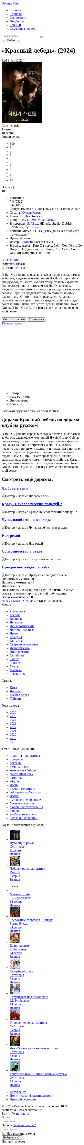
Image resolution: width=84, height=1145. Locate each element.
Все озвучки (36, 319)
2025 (13, 716)
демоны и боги (20, 766)
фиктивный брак (21, 774)
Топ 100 (15, 25)
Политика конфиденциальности (32, 1095)
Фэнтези (16, 670)
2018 (13, 741)
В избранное (10, 259)
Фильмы (16, 10)
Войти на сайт (12, 1137)
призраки (16, 759)
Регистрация (20, 1113)
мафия (14, 796)
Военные (16, 618)
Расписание (18, 17)
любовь (15, 810)
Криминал (17, 640)
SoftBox (32, 223)
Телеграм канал (12, 323)
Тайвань (15, 698)
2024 (13, 719)
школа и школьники (24, 818)
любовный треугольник (26, 807)
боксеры (15, 763)
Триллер (15, 662)
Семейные (17, 655)
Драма (23, 220)
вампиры (16, 777)
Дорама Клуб (11, 600)
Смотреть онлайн (14, 319)
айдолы (15, 781)
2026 (13, 712)
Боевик (51, 220)
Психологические (22, 626)
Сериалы (16, 14)
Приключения (19, 651)
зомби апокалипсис (23, 814)
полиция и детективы (25, 755)
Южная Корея (31, 212)
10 (11, 180)
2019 (13, 738)
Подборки (17, 21)
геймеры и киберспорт (25, 792)
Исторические (20, 648)
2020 (13, 734)
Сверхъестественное (24, 644)
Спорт (14, 659)
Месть (28, 242)
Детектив (16, 622)
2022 (13, 727)
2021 (13, 730)
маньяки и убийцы (23, 770)
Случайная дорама (22, 28)
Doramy (10, 3)
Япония (15, 691)
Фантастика (18, 673)
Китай (14, 687)
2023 (13, 723)
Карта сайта (18, 1092)
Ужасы (14, 666)
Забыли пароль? (24, 1125)
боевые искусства (22, 803)
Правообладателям (23, 1099)
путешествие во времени (27, 799)
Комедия (16, 637)
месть (14, 785)
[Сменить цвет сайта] (3, 41)
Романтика (37, 220)
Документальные (22, 629)
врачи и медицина (22, 788)
